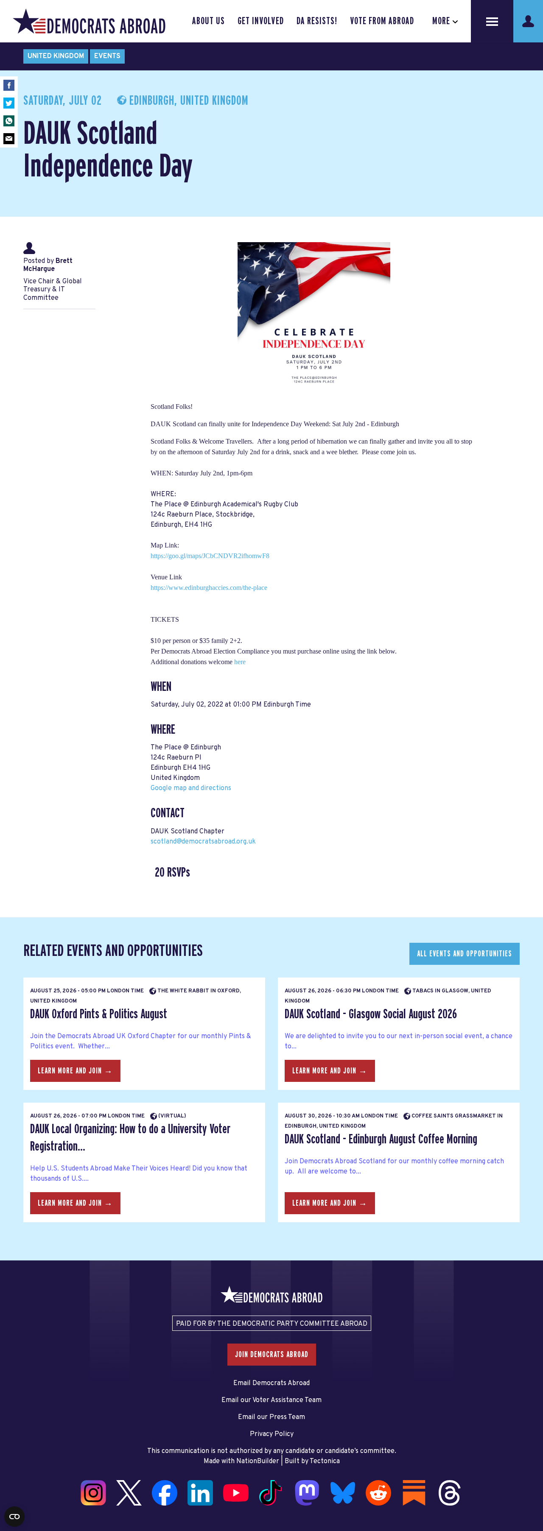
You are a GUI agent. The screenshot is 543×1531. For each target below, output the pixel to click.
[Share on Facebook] (9, 85)
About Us (208, 21)
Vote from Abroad (382, 21)
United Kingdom (56, 56)
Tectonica (325, 1461)
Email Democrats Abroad (271, 1383)
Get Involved (260, 21)
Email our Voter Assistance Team (271, 1400)
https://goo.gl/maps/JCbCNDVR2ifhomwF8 (210, 555)
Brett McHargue (48, 265)
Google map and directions (191, 788)
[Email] (9, 139)
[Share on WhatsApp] (9, 121)
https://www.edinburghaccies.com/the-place (209, 587)
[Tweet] (9, 103)
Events (107, 56)
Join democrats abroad (271, 1354)
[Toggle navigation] (492, 21)
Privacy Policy (272, 1434)
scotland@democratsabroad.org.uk (203, 842)
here (240, 661)
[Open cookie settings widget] (14, 1516)
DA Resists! (317, 21)
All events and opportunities (464, 954)
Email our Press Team (271, 1417)
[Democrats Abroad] (89, 21)
